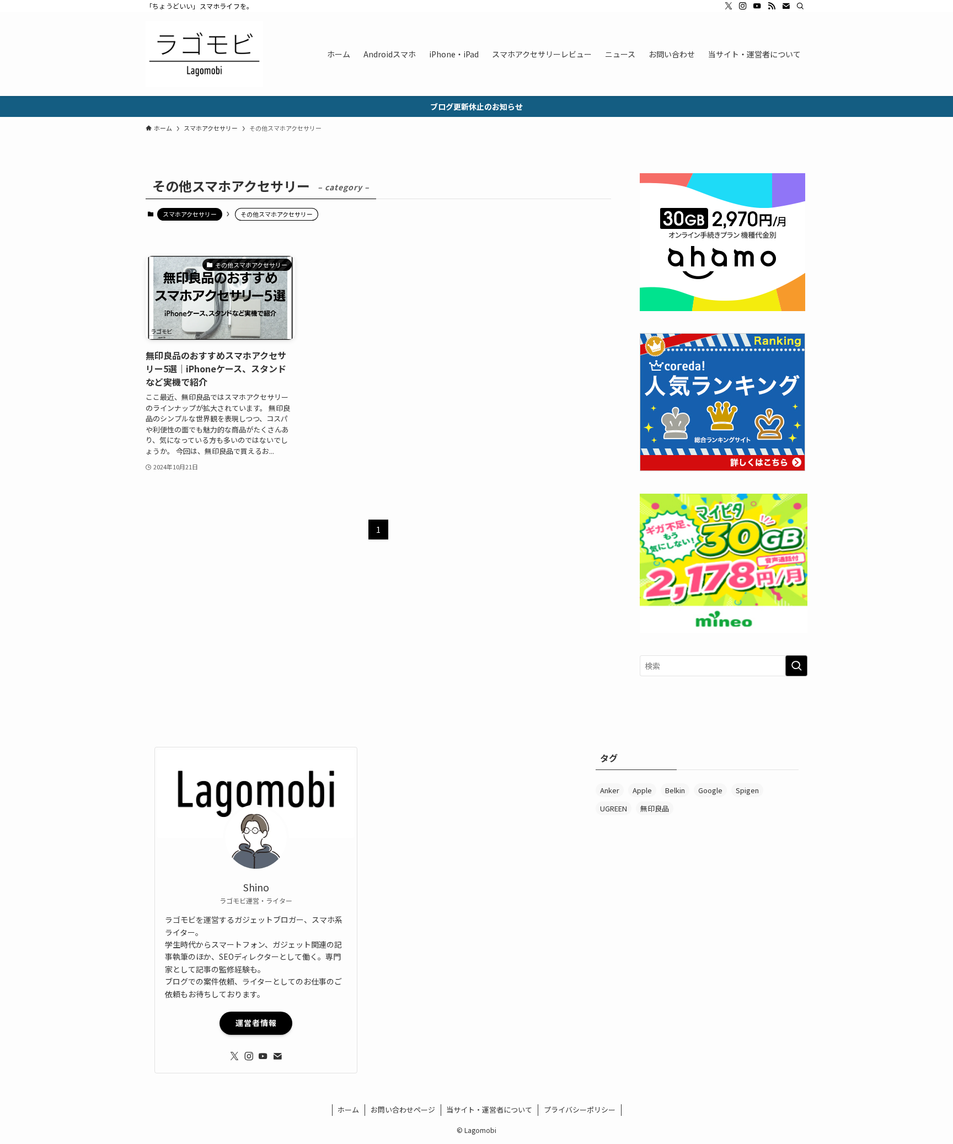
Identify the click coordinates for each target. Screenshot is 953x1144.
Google (710, 790)
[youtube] (757, 6)
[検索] (800, 6)
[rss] (771, 6)
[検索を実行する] (796, 665)
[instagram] (743, 6)
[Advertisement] (476, 824)
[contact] (786, 6)
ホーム (348, 1109)
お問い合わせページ (403, 1109)
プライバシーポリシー (579, 1109)
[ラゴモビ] (204, 54)
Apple (642, 790)
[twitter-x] (728, 6)
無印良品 (654, 808)
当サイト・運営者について (489, 1109)
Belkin (675, 790)
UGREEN (613, 808)
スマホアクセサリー (190, 214)
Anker (609, 790)
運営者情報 (256, 1022)
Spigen (747, 790)
